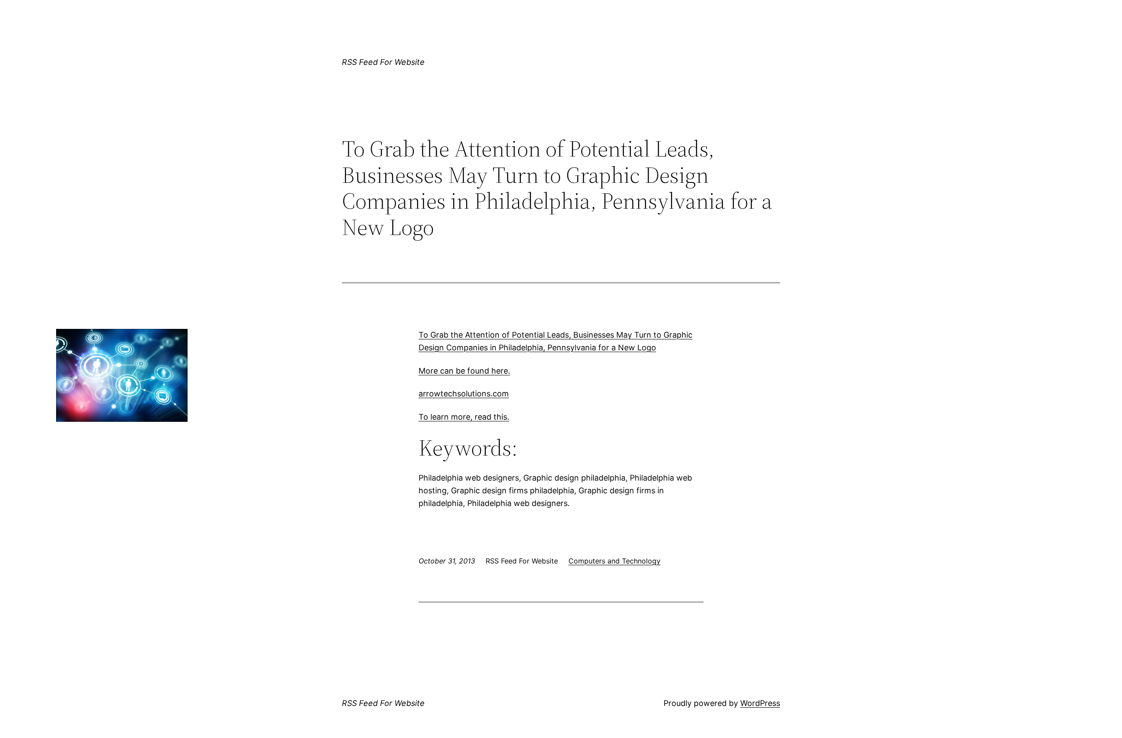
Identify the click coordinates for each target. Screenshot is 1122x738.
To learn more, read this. (464, 416)
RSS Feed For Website (383, 62)
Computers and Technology (614, 560)
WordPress (760, 703)
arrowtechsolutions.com (464, 393)
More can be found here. (464, 370)
